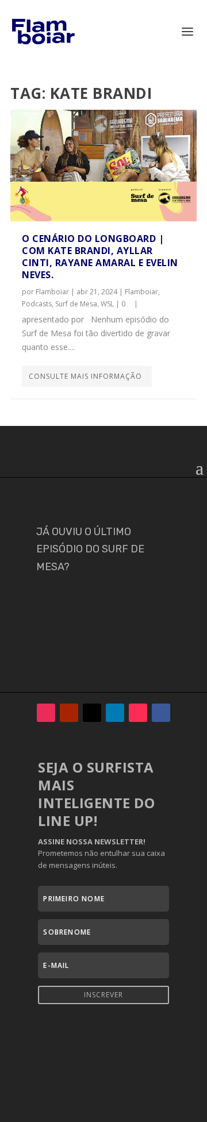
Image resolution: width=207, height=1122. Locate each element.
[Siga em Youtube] (69, 713)
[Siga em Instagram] (46, 713)
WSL (107, 304)
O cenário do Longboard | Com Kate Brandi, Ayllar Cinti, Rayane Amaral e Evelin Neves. (100, 256)
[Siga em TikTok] (138, 713)
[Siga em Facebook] (161, 713)
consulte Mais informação (85, 376)
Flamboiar (52, 292)
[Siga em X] (92, 713)
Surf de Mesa (76, 304)
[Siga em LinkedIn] (115, 713)
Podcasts (37, 304)
